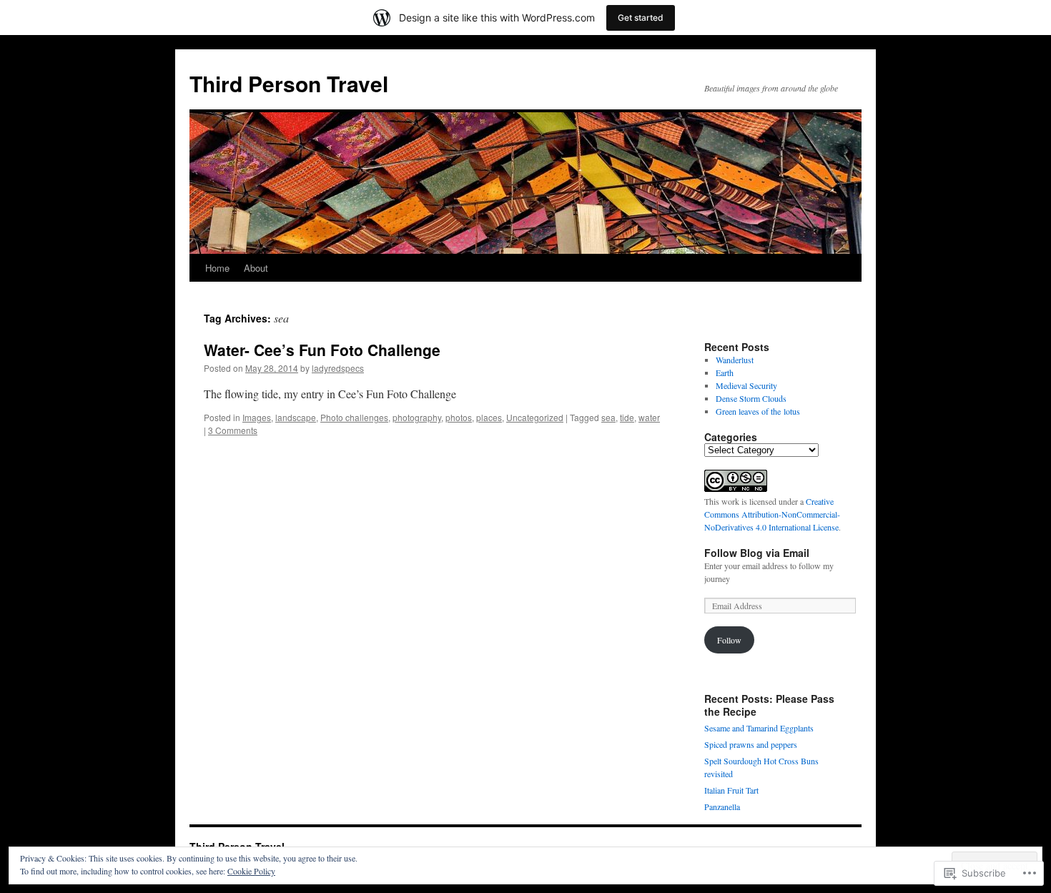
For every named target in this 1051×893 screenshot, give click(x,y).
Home (217, 268)
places (489, 417)
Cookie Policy (251, 871)
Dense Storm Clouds (751, 398)
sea (608, 417)
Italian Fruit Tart (731, 790)
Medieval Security (746, 385)
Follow (729, 640)
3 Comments (232, 430)
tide (627, 417)
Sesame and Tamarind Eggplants (759, 728)
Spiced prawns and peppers (750, 744)
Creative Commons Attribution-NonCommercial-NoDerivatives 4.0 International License (772, 514)
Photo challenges (354, 417)
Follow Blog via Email (756, 553)
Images (256, 417)
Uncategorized (534, 417)
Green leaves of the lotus (758, 411)
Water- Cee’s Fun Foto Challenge (322, 349)
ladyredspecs (338, 368)
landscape (295, 417)
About (256, 268)
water (649, 417)
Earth (725, 372)
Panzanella (722, 806)
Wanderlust (735, 359)
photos (458, 417)
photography (417, 417)
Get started (640, 17)
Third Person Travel (288, 83)
